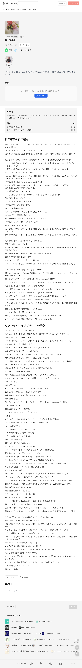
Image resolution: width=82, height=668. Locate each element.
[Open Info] (23, 37)
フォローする (24, 45)
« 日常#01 (10, 607)
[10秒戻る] (31, 663)
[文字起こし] (21, 37)
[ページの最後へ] (77, 653)
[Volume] (23, 663)
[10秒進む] (51, 663)
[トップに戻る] (77, 647)
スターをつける (12, 577)
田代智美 (9, 65)
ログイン (62, 3)
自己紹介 (10, 40)
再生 (10, 50)
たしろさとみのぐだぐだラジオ (14, 9)
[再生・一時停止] (41, 663)
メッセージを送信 (24, 50)
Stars (10, 45)
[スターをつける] (6, 45)
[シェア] (16, 45)
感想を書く (42, 95)
